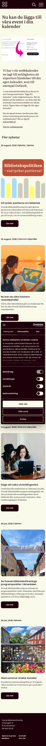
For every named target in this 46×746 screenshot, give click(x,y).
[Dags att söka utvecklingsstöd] (23, 456)
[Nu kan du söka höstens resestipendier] (23, 268)
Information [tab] (23, 331)
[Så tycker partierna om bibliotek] (23, 174)
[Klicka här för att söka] (34, 4)
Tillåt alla (23, 404)
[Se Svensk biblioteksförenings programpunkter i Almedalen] (23, 553)
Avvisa (23, 419)
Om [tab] (37, 331)
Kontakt (22, 736)
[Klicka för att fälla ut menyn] (41, 4)
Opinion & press (9, 736)
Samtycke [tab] (8, 331)
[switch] (40, 379)
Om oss (22, 738)
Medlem (5, 738)
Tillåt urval (23, 411)
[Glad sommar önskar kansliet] (23, 649)
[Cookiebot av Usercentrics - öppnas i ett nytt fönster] (33, 325)
